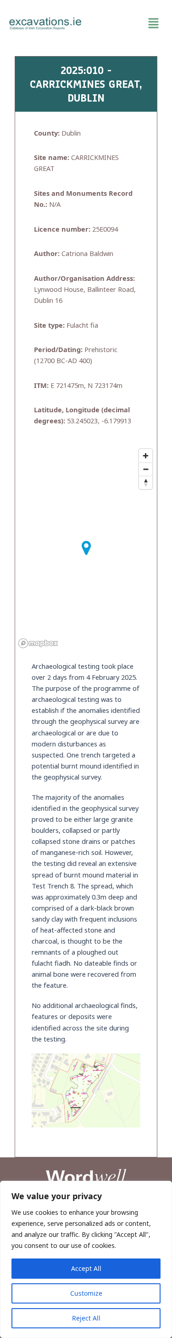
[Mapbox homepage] (38, 643)
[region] (86, 1259)
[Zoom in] (145, 455)
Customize (86, 1293)
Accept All (86, 1268)
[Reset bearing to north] (145, 482)
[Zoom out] (145, 469)
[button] (127, 23)
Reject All (86, 1318)
